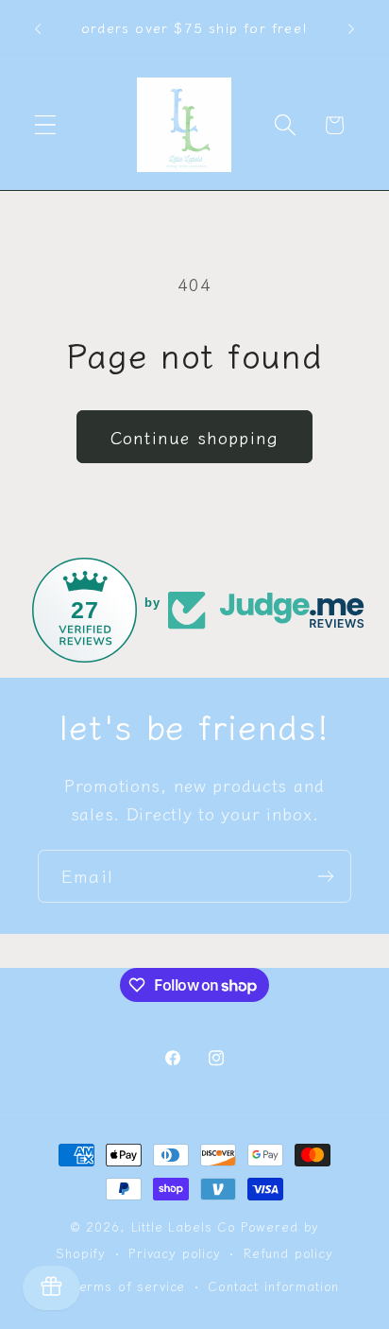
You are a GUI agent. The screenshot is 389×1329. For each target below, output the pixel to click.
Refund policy (288, 1253)
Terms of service (129, 1286)
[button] (46, 125)
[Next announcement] (351, 29)
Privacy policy (174, 1253)
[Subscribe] (325, 876)
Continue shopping (194, 436)
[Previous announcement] (38, 29)
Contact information (273, 1286)
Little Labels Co (183, 1226)
